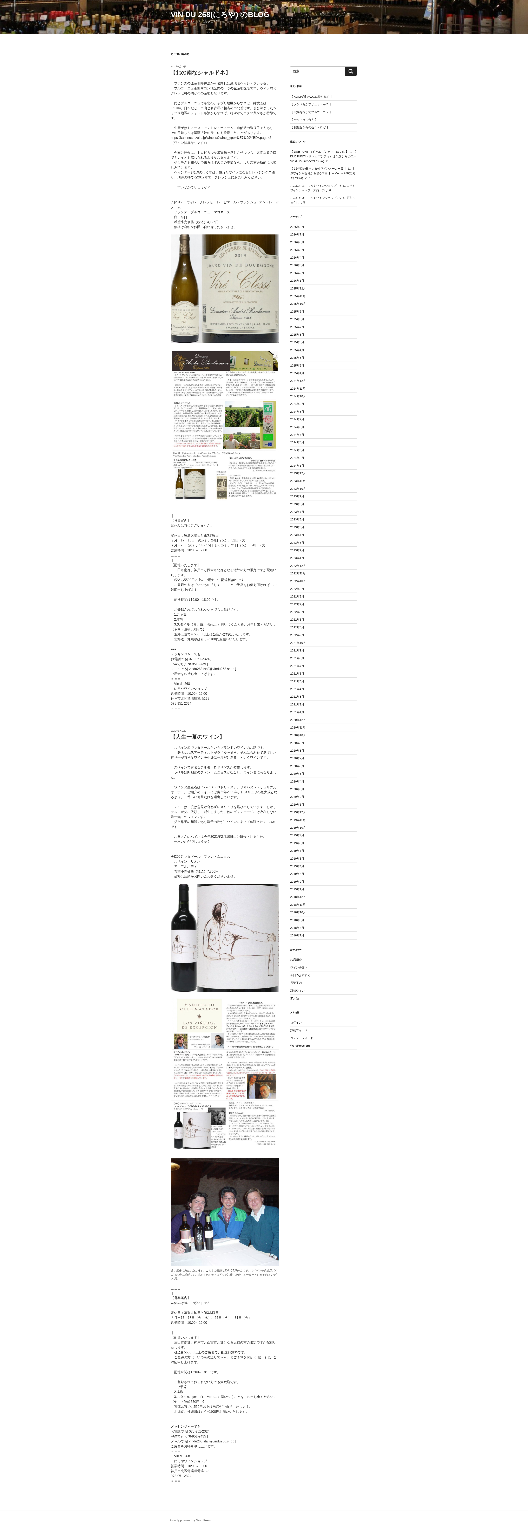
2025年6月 (297, 334)
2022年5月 (297, 619)
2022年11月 (297, 573)
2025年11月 (297, 296)
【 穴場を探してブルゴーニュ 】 (311, 112)
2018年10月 (298, 912)
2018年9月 (297, 920)
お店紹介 (296, 959)
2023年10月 (298, 488)
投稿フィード (299, 1030)
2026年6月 (297, 242)
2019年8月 (297, 843)
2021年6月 (297, 673)
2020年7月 (297, 758)
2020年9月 (297, 743)
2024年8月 (297, 411)
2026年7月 (297, 234)
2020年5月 (297, 773)
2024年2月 (297, 457)
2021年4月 (297, 689)
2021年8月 (297, 658)
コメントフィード (301, 1038)
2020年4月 (297, 781)
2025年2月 (297, 365)
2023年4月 (297, 535)
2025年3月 (297, 357)
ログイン (296, 1022)
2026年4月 (297, 257)
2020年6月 (297, 766)
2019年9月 (297, 835)
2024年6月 (297, 427)
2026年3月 (297, 265)
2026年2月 (297, 273)
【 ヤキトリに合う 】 (304, 119)
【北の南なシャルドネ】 (200, 72)
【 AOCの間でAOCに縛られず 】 (311, 96)
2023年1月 (297, 558)
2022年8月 (297, 596)
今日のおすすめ (300, 975)
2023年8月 (297, 504)
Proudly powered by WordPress (190, 1520)
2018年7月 (297, 935)
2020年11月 (297, 727)
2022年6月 (297, 612)
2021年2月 (297, 704)
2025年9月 (297, 311)
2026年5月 (297, 250)
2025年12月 (298, 288)
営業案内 (296, 982)
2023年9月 (297, 496)
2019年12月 (298, 812)
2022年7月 (297, 604)
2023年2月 (297, 550)
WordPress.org (300, 1045)
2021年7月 (297, 666)
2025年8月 (297, 319)
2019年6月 (297, 858)
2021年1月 (297, 712)
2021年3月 (297, 696)
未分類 (294, 998)
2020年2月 (297, 796)
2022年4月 (297, 627)
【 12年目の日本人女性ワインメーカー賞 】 (318, 168)
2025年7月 (297, 327)
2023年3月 (297, 542)
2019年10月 (298, 827)
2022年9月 (297, 588)
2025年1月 (297, 373)
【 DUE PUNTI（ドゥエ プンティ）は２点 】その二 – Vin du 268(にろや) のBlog (323, 156)
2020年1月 (297, 804)
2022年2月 (297, 635)
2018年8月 (297, 927)
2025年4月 (297, 350)
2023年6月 (297, 519)
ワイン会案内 (299, 967)
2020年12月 (298, 720)
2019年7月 (297, 850)
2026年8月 (297, 226)
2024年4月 (297, 442)
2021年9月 (297, 650)
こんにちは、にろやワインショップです (316, 185)
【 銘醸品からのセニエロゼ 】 (309, 127)
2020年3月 (297, 789)
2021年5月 (297, 681)
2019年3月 (297, 873)
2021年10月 (298, 642)
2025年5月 (297, 342)
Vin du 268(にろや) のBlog (220, 14)
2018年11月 (297, 904)
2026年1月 (297, 280)
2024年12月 (298, 380)
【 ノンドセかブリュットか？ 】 (311, 104)
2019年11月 (297, 820)
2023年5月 (297, 527)
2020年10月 (298, 735)
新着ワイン (297, 990)
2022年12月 (298, 565)
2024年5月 (297, 434)
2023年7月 (297, 511)
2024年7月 (297, 419)
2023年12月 (298, 473)
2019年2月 (297, 881)
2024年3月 (297, 450)
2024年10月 (298, 396)
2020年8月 (297, 750)
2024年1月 (297, 465)
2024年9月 (297, 403)
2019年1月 (297, 889)
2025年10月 (298, 303)
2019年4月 (297, 866)
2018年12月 (298, 897)
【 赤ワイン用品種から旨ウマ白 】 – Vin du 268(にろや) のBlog (323, 173)
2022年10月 (298, 581)
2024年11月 (297, 388)
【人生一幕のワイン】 (197, 737)
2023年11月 (297, 481)
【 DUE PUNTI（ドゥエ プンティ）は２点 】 (319, 151)
